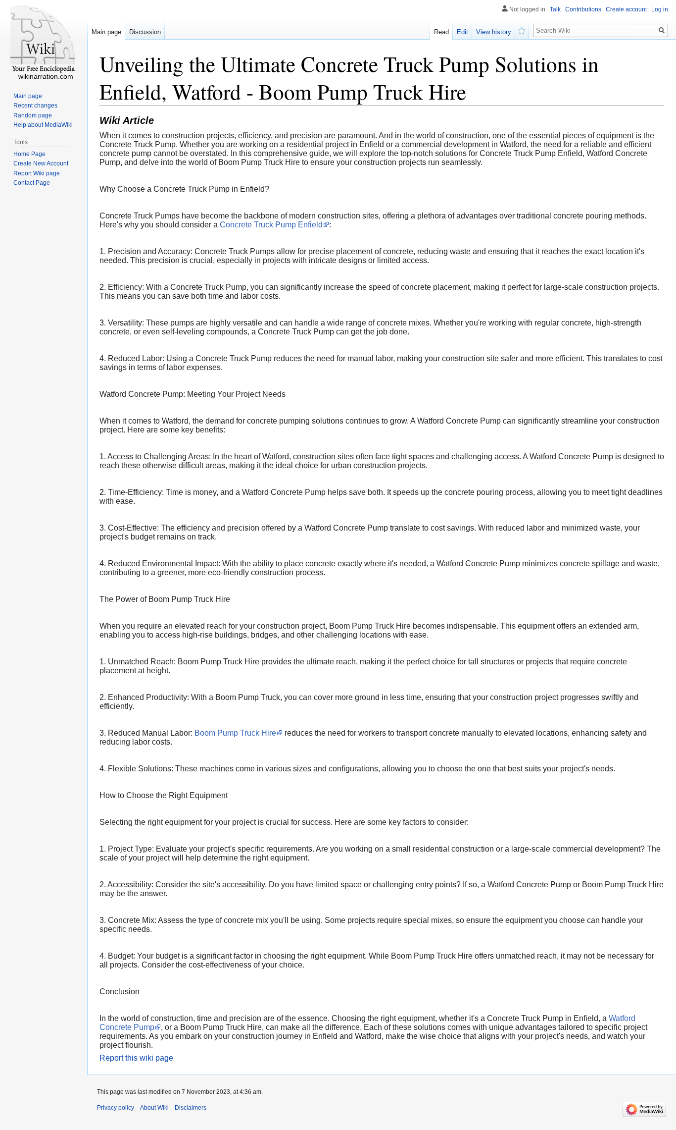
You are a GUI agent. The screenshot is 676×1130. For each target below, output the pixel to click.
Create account (626, 9)
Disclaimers (190, 1107)
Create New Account (40, 163)
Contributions (583, 9)
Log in (659, 9)
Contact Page (31, 182)
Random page (32, 115)
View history (493, 32)
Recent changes (35, 105)
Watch (522, 30)
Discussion (145, 32)
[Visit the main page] (43, 39)
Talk (555, 9)
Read (441, 32)
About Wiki (154, 1107)
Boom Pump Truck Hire (235, 733)
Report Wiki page (36, 173)
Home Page (29, 154)
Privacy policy (115, 1107)
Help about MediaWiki (43, 124)
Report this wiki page (136, 1058)
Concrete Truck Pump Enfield (271, 224)
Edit (462, 32)
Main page (106, 32)
